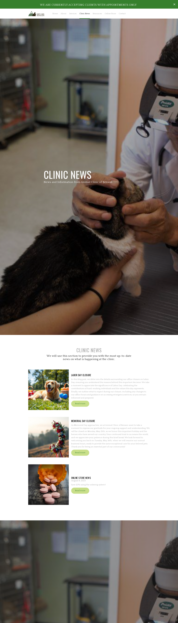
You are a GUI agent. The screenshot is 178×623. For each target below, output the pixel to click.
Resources (97, 13)
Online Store (110, 13)
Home (55, 13)
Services (73, 13)
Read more (80, 403)
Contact (122, 13)
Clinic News (84, 13)
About (63, 13)
